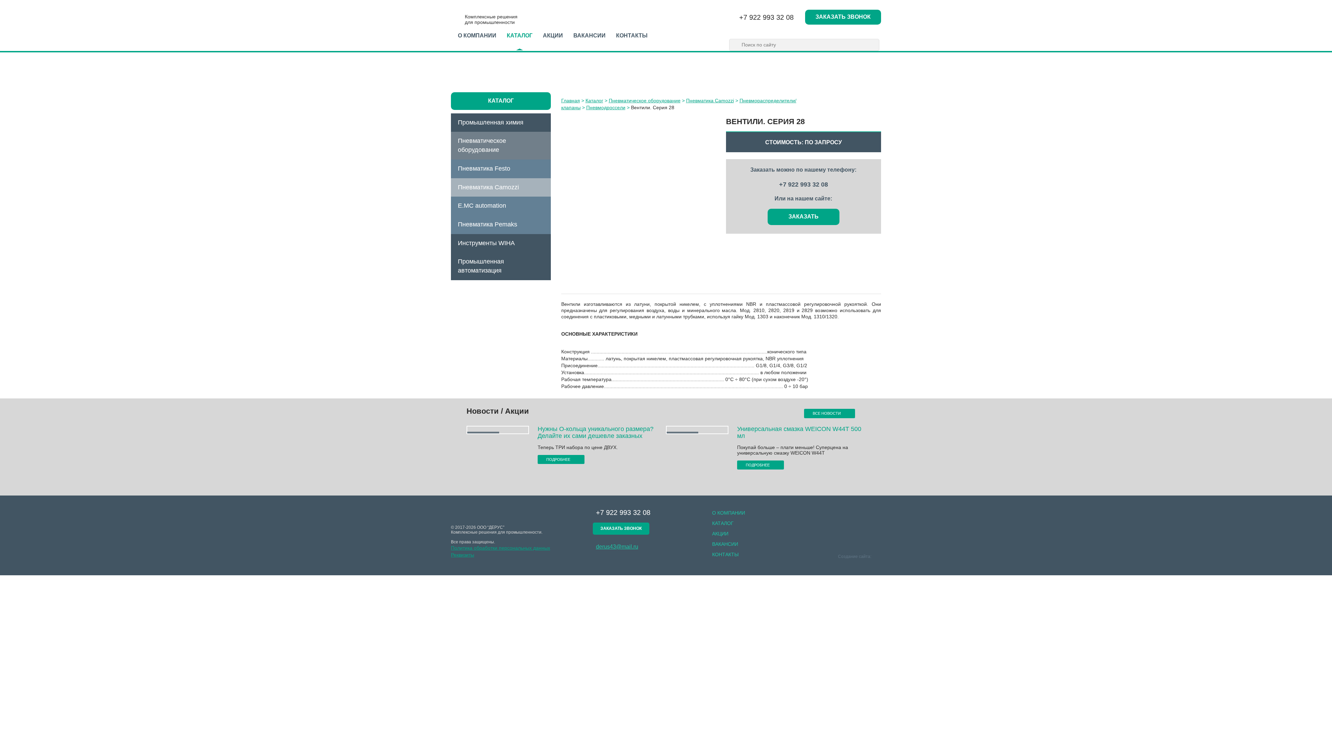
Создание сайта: (855, 556)
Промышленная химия (490, 122)
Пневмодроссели (605, 107)
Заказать (803, 216)
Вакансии (589, 35)
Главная (570, 100)
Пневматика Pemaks (487, 224)
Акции (553, 35)
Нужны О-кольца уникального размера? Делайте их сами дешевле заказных (596, 432)
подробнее (558, 459)
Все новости (827, 413)
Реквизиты (462, 555)
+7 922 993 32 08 (766, 17)
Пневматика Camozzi (488, 187)
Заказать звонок (843, 17)
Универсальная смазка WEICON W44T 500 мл (799, 432)
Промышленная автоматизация (481, 266)
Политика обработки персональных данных (500, 548)
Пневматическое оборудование (482, 145)
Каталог (519, 35)
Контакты (632, 35)
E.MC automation (482, 205)
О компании (477, 35)
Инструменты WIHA (486, 243)
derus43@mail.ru (617, 547)
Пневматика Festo (484, 168)
